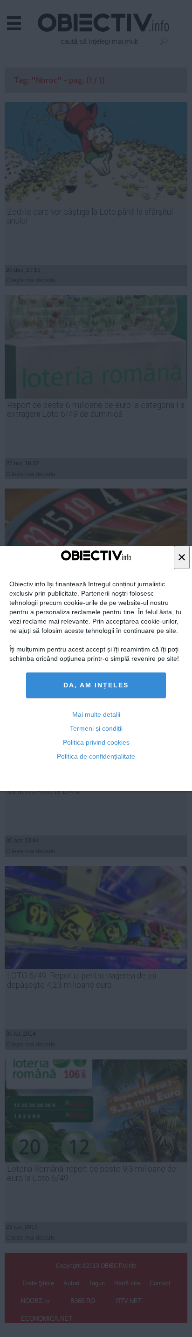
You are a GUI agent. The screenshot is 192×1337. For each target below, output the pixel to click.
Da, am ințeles (96, 685)
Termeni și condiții (96, 728)
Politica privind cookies (96, 742)
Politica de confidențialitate (96, 756)
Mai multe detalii (96, 714)
